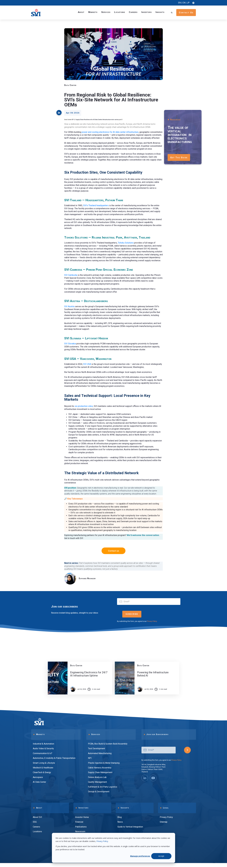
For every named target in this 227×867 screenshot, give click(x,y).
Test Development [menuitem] (96, 748)
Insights (160, 12)
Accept (161, 856)
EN (179, 2)
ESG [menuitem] (35, 822)
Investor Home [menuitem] (82, 817)
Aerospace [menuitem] (38, 777)
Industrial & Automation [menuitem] (43, 744)
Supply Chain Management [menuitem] (100, 772)
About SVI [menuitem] (37, 817)
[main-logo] (36, 12)
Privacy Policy (102, 841)
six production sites (84, 406)
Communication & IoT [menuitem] (42, 753)
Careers (133, 12)
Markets (92, 12)
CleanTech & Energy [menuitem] (42, 772)
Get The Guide (179, 157)
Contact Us (186, 12)
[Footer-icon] (153, 778)
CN (183, 2)
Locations (119, 12)
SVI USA (87, 364)
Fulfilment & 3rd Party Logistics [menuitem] (102, 787)
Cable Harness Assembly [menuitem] (99, 767)
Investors (146, 12)
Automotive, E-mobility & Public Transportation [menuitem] (54, 758)
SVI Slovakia (70, 343)
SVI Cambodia (70, 275)
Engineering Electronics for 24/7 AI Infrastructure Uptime (88, 674)
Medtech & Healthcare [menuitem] (43, 767)
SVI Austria (69, 306)
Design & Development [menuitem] (98, 791)
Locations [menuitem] (37, 831)
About (81, 12)
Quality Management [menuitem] (97, 782)
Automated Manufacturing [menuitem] (100, 753)
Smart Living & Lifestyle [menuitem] (44, 763)
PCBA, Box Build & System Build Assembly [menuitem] (107, 744)
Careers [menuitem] (36, 827)
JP (188, 2)
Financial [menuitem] (79, 822)
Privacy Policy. (152, 621)
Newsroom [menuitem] (80, 831)
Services (105, 12)
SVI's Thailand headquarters (96, 205)
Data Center (70, 85)
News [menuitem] (120, 822)
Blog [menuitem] (119, 817)
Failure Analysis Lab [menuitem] (97, 777)
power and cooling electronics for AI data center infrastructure (110, 132)
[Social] (144, 778)
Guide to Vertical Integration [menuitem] (130, 827)
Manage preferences (140, 856)
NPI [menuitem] (90, 758)
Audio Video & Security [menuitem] (43, 748)
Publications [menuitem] (81, 827)
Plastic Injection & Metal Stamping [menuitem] (104, 763)
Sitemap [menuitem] (163, 822)
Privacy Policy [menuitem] (166, 817)
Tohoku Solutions (126, 243)
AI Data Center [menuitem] (39, 782)
